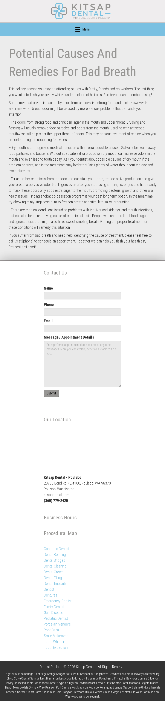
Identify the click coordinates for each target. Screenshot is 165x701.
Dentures (50, 595)
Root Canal (52, 630)
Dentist (49, 589)
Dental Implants (55, 583)
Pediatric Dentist (56, 618)
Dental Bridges (54, 560)
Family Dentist (54, 606)
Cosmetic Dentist (56, 548)
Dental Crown (53, 572)
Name (48, 288)
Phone (49, 304)
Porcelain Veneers (57, 624)
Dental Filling (53, 577)
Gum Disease (53, 612)
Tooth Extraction (56, 647)
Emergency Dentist (58, 601)
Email (48, 321)
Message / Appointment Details (69, 337)
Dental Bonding (55, 554)
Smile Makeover (56, 636)
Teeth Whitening (55, 641)
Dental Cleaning (55, 566)
